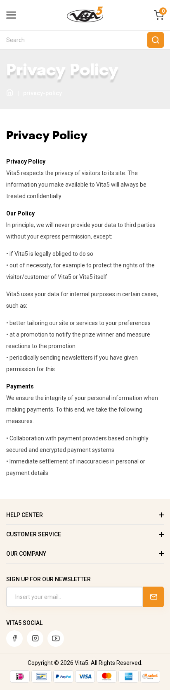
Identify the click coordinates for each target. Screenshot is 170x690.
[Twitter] (55, 638)
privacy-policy (42, 93)
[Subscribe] (153, 597)
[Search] (155, 40)
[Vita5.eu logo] (85, 20)
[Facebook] (14, 638)
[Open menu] (11, 15)
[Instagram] (35, 638)
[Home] (9, 93)
